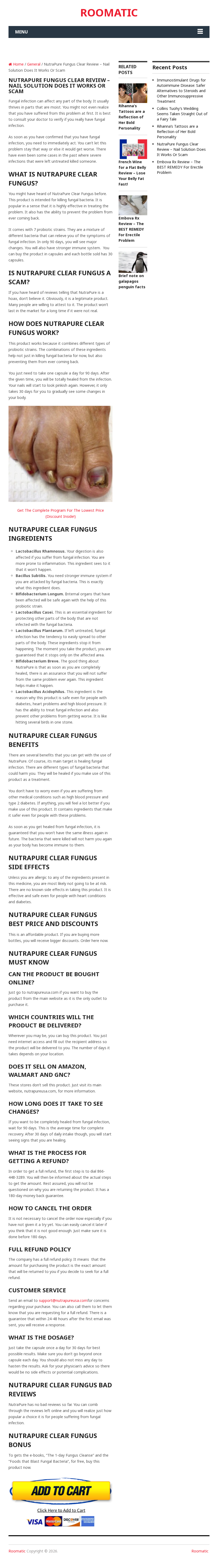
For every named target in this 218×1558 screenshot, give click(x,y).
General (33, 64)
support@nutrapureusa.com (63, 1300)
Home (18, 64)
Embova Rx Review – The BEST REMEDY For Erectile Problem (131, 229)
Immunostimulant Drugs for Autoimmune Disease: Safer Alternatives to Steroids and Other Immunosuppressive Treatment (181, 91)
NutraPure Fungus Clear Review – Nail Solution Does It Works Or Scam (181, 149)
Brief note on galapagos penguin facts (132, 281)
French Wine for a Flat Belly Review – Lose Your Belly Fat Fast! (132, 173)
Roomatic (109, 12)
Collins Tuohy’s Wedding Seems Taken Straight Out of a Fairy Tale (182, 114)
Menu (21, 32)
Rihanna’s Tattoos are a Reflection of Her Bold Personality (132, 117)
